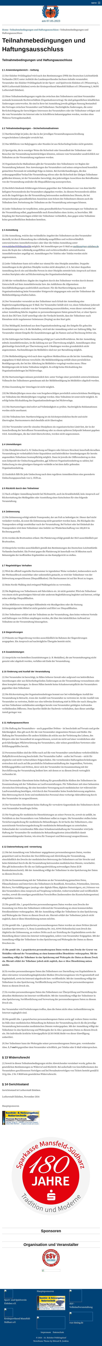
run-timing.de (76, 1322)
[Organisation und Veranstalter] (51, 1258)
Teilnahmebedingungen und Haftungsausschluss (34, 29)
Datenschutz (58, 1332)
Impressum (46, 1332)
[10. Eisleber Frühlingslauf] (50, 10)
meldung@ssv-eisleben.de (86, 246)
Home (5, 29)
